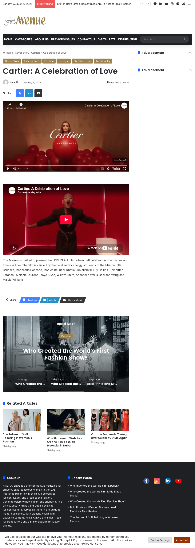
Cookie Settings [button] (160, 540)
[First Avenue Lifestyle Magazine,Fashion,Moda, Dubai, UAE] (25, 21)
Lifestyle (64, 61)
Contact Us (86, 39)
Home (8, 39)
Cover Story (22, 52)
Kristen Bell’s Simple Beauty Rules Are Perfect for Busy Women (94, 3)
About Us (42, 39)
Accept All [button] (182, 540)
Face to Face (31, 61)
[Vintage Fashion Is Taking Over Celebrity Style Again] (110, 420)
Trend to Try (103, 61)
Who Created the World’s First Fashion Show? (66, 354)
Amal (12, 82)
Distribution (127, 39)
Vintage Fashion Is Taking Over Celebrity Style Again (109, 436)
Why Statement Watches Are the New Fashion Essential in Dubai (64, 441)
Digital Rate (107, 39)
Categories (23, 39)
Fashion (49, 61)
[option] (66, 354)
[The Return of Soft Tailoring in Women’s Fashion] (22, 420)
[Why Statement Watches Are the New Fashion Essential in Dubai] (66, 422)
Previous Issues (63, 39)
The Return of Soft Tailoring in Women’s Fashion (17, 437)
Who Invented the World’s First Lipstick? (94, 485)
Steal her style (82, 61)
